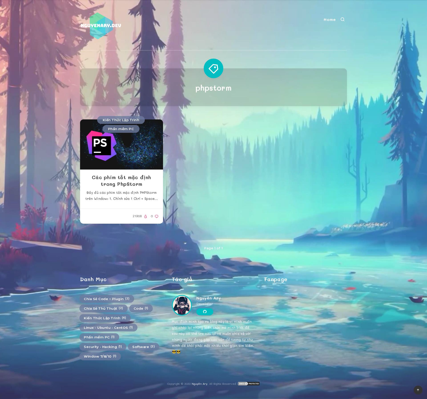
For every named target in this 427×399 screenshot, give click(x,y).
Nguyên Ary (208, 298)
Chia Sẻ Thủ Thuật (103, 308)
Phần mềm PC (121, 129)
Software (143, 346)
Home (330, 19)
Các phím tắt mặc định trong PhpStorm (121, 180)
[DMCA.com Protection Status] (249, 384)
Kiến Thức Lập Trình (121, 120)
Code (141, 308)
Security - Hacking (103, 346)
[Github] (204, 312)
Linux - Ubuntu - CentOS (108, 327)
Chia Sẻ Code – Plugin (107, 299)
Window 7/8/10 (100, 356)
